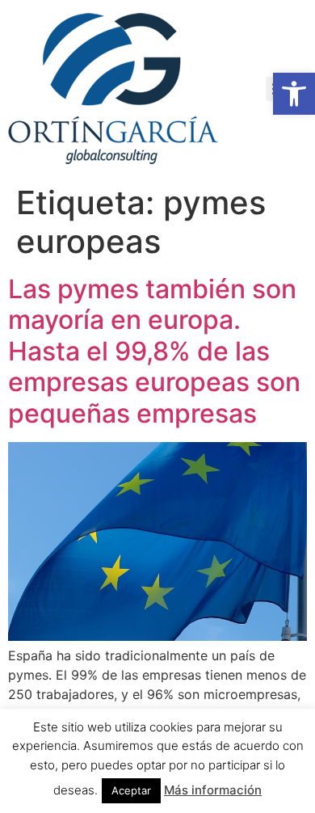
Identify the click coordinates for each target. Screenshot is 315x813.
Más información (213, 790)
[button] (294, 94)
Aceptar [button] (131, 790)
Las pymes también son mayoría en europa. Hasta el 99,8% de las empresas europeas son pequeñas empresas (154, 351)
